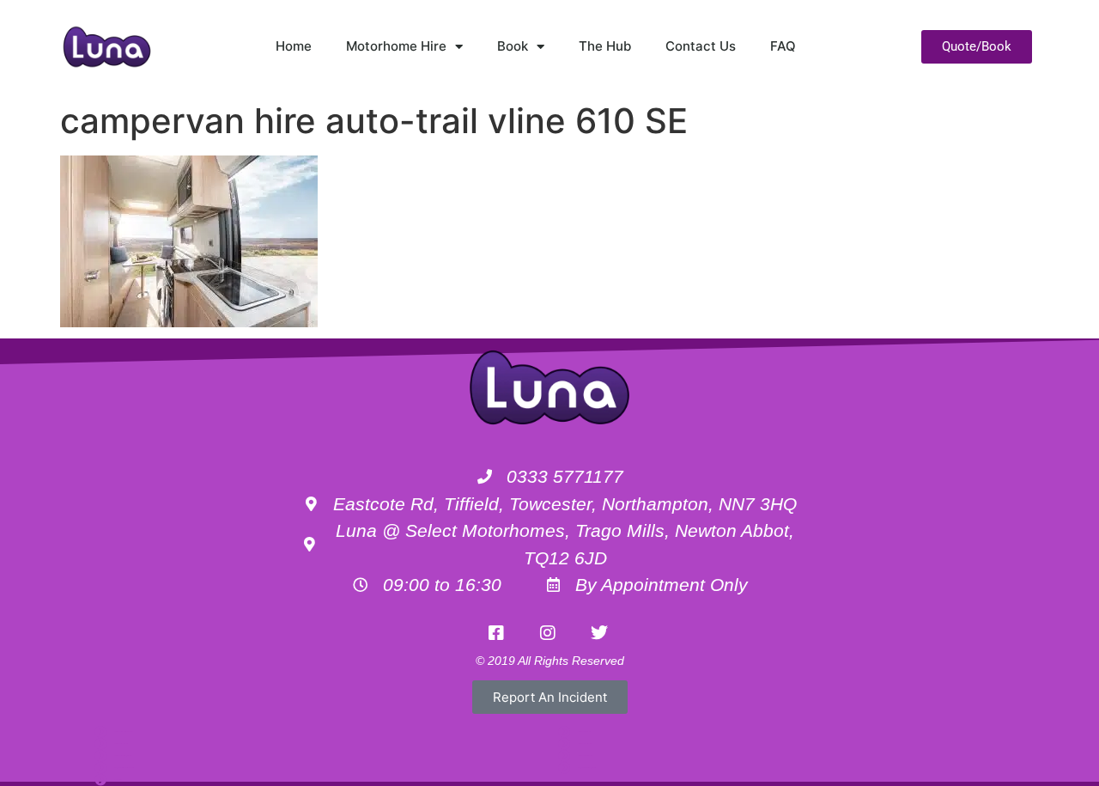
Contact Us (700, 46)
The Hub (605, 46)
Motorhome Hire (396, 46)
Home (294, 46)
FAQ (783, 46)
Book (512, 46)
